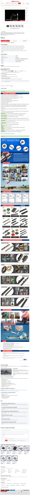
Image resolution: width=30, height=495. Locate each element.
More (1, 488)
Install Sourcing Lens (4, 491)
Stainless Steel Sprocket (3, 471)
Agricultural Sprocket (17, 471)
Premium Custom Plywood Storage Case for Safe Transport (9, 452)
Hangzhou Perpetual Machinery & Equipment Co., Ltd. (8, 34)
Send (6, 440)
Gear (15, 472)
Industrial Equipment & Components (7, 5)
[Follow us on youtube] (27, 490)
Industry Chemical (3, 483)
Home (1, 5)
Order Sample (12, 42)
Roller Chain (9, 469)
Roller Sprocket (18, 485)
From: (4, 430)
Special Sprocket (10, 471)
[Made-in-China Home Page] (15, 1)
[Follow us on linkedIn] (21, 491)
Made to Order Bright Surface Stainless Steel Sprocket (3, 462)
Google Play (7, 490)
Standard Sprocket (3, 469)
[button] (1, 1)
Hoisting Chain (2, 472)
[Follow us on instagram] (26, 490)
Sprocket (20, 5)
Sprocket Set (2, 485)
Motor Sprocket (23, 485)
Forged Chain (9, 472)
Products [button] (7, 3)
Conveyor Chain (17, 469)
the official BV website (17, 366)
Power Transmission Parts (15, 5)
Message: (4, 434)
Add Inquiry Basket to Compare (15, 28)
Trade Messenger (12, 490)
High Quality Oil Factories (16, 483)
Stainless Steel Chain (24, 469)
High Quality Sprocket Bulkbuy (4, 487)
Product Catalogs (11, 468)
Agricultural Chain (24, 471)
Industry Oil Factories (9, 483)
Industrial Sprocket (12, 485)
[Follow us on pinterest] (28, 490)
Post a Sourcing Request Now (21, 440)
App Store (2, 490)
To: (4, 432)
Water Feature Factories (23, 483)
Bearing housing (24, 472)
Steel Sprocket (7, 485)
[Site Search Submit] (19, 3)
